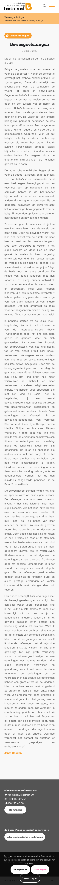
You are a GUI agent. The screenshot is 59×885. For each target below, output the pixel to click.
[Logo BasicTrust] (24, 6)
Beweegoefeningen (14, 17)
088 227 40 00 (15, 803)
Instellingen (30, 878)
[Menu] (50, 6)
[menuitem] (43, 6)
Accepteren (20, 869)
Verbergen (40, 869)
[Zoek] (43, 6)
